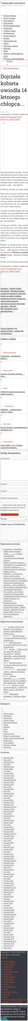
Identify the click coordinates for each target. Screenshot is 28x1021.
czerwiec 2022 (8, 869)
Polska (6, 38)
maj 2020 (6, 925)
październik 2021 (9, 887)
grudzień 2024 (8, 802)
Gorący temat (9, 18)
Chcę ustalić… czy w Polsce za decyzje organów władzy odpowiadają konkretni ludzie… (15, 594)
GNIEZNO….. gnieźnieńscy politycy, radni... (11, 410)
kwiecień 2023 (8, 847)
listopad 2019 (8, 939)
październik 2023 (9, 834)
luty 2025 (6, 798)
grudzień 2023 (8, 829)
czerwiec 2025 (8, 789)
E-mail (4, 491)
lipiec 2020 (7, 921)
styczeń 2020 (8, 934)
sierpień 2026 (8, 757)
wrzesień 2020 (8, 916)
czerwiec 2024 (8, 816)
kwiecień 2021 (8, 901)
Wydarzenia (8, 33)
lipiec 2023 (7, 840)
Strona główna (9, 15)
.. (1, 68)
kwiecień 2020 (8, 928)
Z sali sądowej (9, 36)
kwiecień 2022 (8, 874)
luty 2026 (6, 771)
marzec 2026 (8, 769)
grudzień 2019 (8, 937)
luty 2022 (6, 878)
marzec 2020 (8, 930)
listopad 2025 (8, 778)
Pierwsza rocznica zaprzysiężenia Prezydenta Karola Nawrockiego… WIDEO (14, 605)
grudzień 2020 (8, 910)
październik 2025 (9, 780)
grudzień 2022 (8, 856)
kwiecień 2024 (8, 820)
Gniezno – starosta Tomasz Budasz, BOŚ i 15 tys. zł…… (13, 610)
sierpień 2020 (8, 919)
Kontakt (7, 48)
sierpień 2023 (8, 838)
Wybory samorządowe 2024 (15, 999)
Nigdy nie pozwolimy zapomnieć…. (11, 615)
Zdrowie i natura (10, 46)
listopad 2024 (8, 805)
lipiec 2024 (7, 813)
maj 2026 (6, 764)
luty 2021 (6, 905)
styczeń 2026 (8, 773)
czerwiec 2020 (8, 923)
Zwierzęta (7, 28)
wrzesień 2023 (8, 836)
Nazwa (4, 484)
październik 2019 (9, 941)
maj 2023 (6, 845)
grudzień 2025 (8, 775)
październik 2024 (9, 807)
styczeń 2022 (8, 881)
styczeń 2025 (8, 800)
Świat (6, 43)
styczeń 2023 (8, 854)
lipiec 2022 (7, 867)
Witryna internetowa (9, 498)
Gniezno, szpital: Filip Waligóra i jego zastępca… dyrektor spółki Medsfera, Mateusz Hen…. (13, 630)
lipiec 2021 (7, 894)
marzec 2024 (8, 822)
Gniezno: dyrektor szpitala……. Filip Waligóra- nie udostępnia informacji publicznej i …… (14, 564)
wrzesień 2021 (8, 890)
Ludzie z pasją (9, 31)
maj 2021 (6, 899)
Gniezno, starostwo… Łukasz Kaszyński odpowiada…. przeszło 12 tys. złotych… (14, 657)
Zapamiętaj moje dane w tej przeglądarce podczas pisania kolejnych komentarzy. (13, 507)
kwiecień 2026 (8, 766)
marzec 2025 (8, 796)
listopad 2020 (8, 912)
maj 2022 (6, 872)
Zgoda (3, 1019)
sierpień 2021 (8, 892)
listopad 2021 (8, 885)
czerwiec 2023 (8, 843)
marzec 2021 (8, 903)
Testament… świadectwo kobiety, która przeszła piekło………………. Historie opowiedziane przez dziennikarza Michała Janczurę (13, 554)
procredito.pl (8, 654)
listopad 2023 (8, 831)
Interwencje (8, 20)
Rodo (5, 51)
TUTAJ (9, 255)
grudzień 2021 (8, 883)
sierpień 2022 (8, 865)
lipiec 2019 (7, 948)
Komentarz (5, 458)
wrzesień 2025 (8, 782)
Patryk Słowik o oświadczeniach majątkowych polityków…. (15, 588)
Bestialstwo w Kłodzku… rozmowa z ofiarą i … (14, 696)
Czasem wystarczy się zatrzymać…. (11, 599)
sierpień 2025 (8, 784)
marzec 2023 (8, 849)
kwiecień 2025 (8, 793)
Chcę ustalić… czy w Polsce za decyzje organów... (12, 446)
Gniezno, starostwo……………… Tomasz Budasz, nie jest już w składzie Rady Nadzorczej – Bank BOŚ (14, 679)
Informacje (8, 23)
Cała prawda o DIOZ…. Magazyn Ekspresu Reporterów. (14, 671)
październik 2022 (9, 860)
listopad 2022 (8, 858)
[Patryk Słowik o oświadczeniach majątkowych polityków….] (6, 421)
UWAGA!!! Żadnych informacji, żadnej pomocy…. (13, 393)
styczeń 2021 (8, 908)
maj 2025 (6, 791)
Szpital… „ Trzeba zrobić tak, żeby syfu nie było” (15, 650)
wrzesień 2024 (8, 809)
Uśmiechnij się (10, 41)
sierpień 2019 (8, 946)
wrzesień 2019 (8, 943)
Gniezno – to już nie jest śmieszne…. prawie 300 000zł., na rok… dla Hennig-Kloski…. (15, 688)
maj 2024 (6, 818)
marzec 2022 (8, 876)
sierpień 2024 (8, 811)
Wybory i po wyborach (13, 58)
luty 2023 (6, 852)
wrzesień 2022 (8, 863)
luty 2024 (6, 825)
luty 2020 (6, 932)
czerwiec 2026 (8, 762)
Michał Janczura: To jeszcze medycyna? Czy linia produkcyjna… (14, 638)
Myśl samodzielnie (11, 25)
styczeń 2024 (8, 827)
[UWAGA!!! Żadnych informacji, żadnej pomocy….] (6, 385)
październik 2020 (9, 914)
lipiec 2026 (7, 760)
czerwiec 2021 (8, 896)
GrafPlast (4, 957)
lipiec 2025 (7, 787)
